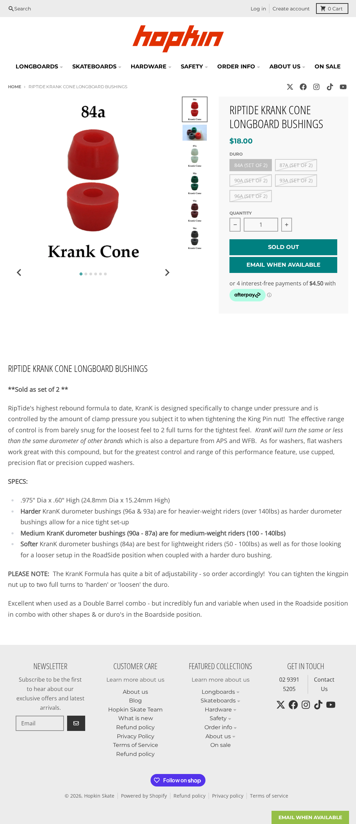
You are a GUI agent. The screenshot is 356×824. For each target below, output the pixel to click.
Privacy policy (227, 796)
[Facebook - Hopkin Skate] (303, 87)
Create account (291, 8)
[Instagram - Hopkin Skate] (317, 87)
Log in (258, 8)
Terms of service (269, 796)
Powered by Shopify (144, 796)
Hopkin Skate (99, 796)
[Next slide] (166, 272)
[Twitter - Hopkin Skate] (290, 87)
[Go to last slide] (19, 272)
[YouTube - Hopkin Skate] (343, 87)
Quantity (240, 213)
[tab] (81, 273)
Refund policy (189, 796)
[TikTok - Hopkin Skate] (330, 87)
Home (14, 86)
